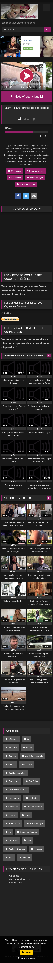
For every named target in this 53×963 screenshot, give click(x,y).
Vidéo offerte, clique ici (28, 96)
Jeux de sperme (34, 806)
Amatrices (14, 876)
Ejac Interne (13, 781)
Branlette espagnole (34, 756)
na (9, 832)
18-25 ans (13, 739)
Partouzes (13, 840)
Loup (27, 815)
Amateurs (12, 747)
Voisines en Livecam (19, 879)
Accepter (26, 952)
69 (28, 739)
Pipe (29, 840)
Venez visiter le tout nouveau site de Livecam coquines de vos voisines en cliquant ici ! (25, 343)
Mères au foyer (36, 177)
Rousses (38, 849)
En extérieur (13, 798)
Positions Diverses (16, 849)
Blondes (12, 756)
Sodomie (26, 857)
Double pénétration (17, 773)
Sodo (10, 857)
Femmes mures (36, 171)
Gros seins (16, 171)
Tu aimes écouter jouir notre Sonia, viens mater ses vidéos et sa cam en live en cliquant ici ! (24, 290)
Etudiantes (33, 798)
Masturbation (14, 823)
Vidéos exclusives (27, 184)
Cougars (28, 764)
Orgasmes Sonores (28, 832)
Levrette (12, 815)
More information (26, 958)
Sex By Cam (15, 882)
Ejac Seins (33, 781)
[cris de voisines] (21, 12)
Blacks (29, 747)
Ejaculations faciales (17, 790)
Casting (11, 764)
